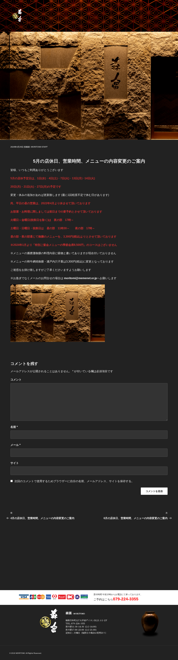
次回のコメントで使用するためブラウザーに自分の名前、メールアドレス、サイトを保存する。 (74, 481)
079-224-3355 (125, 599)
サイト (14, 462)
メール (15, 444)
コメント (16, 379)
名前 (14, 426)
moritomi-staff (39, 147)
